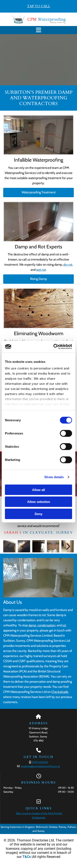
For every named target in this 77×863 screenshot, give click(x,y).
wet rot (41, 270)
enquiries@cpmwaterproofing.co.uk (40, 766)
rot (64, 625)
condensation (46, 625)
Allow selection (38, 502)
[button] (38, 30)
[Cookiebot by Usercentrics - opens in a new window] (54, 346)
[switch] (66, 433)
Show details (54, 477)
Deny (38, 513)
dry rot (67, 264)
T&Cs (26, 857)
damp (32, 625)
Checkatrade (59, 692)
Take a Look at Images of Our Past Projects (39, 813)
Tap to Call (38, 6)
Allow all (38, 489)
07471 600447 (40, 762)
